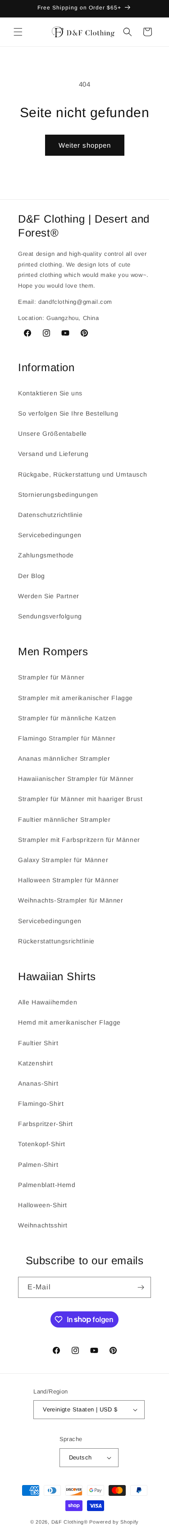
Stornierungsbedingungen (58, 494)
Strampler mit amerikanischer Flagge (75, 697)
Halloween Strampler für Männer (68, 880)
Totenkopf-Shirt (41, 1144)
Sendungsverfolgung (50, 616)
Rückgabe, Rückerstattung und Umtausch (82, 474)
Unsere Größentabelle (52, 433)
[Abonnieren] (141, 1287)
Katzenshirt (35, 1063)
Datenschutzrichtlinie (50, 514)
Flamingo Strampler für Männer (66, 738)
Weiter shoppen (85, 145)
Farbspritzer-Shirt (45, 1123)
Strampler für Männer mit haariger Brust (80, 798)
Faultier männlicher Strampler (64, 819)
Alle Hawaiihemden (47, 1002)
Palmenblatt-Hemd (47, 1184)
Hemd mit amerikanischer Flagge (69, 1022)
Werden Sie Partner (48, 596)
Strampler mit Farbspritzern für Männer (79, 839)
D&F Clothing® (69, 1522)
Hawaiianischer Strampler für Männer (76, 778)
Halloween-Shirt (42, 1205)
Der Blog (31, 575)
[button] (18, 32)
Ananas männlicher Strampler (64, 758)
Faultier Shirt (38, 1043)
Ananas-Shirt (38, 1083)
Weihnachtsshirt (43, 1225)
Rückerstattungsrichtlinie (56, 941)
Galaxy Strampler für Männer (63, 859)
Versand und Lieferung (53, 453)
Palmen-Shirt (38, 1164)
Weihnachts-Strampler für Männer (70, 900)
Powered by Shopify (114, 1522)
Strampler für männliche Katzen (67, 718)
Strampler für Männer (51, 677)
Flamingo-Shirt (41, 1103)
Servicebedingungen (50, 535)
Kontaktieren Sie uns (50, 393)
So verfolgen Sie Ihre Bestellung (68, 413)
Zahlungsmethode (46, 555)
